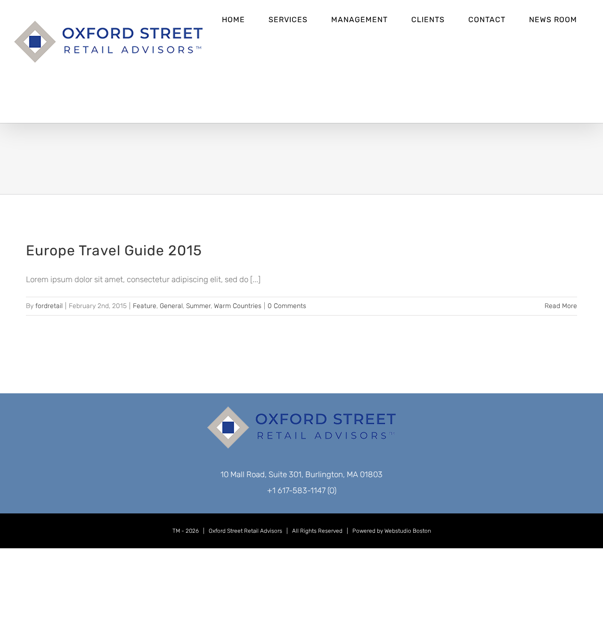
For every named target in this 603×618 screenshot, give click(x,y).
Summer (198, 306)
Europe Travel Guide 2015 (114, 250)
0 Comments (287, 306)
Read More (561, 306)
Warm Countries (237, 306)
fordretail (49, 306)
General (171, 306)
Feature (144, 306)
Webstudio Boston (407, 531)
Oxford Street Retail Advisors (245, 531)
